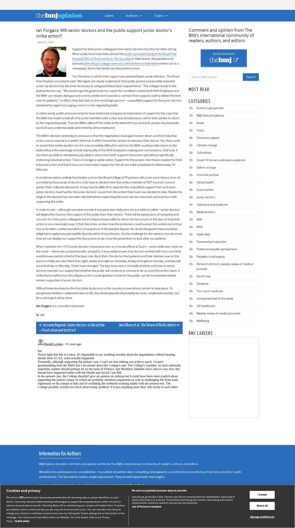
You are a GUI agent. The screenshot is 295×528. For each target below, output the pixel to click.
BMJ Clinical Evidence (210, 115)
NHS (43, 315)
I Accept (262, 494)
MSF (199, 219)
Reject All (262, 505)
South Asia (204, 276)
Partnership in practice (211, 242)
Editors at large (206, 167)
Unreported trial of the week (215, 298)
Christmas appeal (208, 138)
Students (203, 284)
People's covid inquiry (211, 256)
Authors (132, 16)
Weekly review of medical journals (218, 313)
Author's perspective (210, 108)
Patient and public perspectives (217, 249)
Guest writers (205, 190)
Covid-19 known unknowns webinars (221, 160)
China (200, 130)
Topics (159, 16)
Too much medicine (210, 291)
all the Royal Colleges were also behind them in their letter (121, 63)
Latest (109, 16)
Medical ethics (206, 212)
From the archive (208, 175)
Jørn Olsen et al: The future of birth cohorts (148, 325)
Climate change (207, 145)
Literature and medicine (212, 205)
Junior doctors (206, 197)
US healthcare (206, 306)
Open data (203, 234)
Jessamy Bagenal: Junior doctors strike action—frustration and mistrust (72, 327)
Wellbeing (203, 321)
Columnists (204, 153)
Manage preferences (262, 517)
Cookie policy (22, 521)
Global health (205, 182)
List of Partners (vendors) (146, 506)
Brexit (200, 123)
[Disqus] (109, 387)
